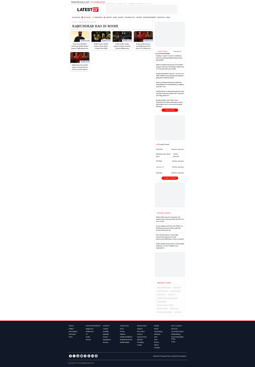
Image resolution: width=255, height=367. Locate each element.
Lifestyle (124, 326)
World (156, 329)
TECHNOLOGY (130, 17)
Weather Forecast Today (165, 305)
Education (72, 334)
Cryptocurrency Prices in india (167, 298)
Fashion (122, 334)
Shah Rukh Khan (162, 291)
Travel (122, 331)
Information (73, 331)
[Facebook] (70, 355)
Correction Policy (177, 331)
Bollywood (85, 41)
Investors (183, 356)
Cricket (105, 329)
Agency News (142, 337)
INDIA (115, 17)
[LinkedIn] (88, 355)
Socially (87, 17)
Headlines (142, 326)
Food (121, 329)
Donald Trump (175, 291)
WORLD (121, 17)
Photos (156, 342)
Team (173, 342)
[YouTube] (81, 355)
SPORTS (139, 17)
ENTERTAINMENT (149, 17)
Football (105, 331)
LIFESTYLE (161, 17)
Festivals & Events (126, 339)
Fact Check (177, 287)
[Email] (96, 355)
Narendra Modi (162, 308)
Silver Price (174, 308)
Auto (155, 337)
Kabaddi (106, 334)
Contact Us (174, 356)
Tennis (105, 337)
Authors (140, 329)
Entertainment (93, 326)
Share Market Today (163, 287)
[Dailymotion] (77, 355)
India (71, 326)
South (88, 337)
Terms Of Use (165, 356)
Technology (158, 331)
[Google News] (92, 355)
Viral (155, 339)
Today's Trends (170, 178)
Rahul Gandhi (161, 301)
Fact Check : (176, 326)
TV (87, 334)
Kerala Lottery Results (164, 312)
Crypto (109, 17)
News (71, 337)
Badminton (107, 339)
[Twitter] (74, 355)
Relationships (124, 342)
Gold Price (171, 294)
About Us (174, 329)
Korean (88, 339)
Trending (98, 17)
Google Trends (163, 144)
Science (140, 334)
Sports (106, 326)
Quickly (77, 17)
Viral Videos (161, 294)
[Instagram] (85, 355)
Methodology (176, 334)
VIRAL (168, 17)
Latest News (162, 51)
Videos (156, 345)
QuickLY (140, 339)
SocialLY (157, 348)
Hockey (105, 342)
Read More (170, 110)
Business (157, 334)
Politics (71, 329)
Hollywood (89, 331)
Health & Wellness (126, 337)
